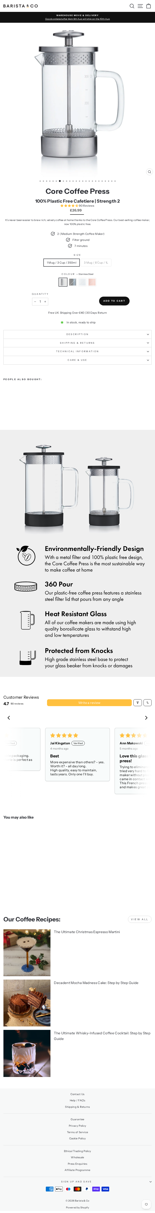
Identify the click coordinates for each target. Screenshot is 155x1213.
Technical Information (77, 351)
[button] (70, 205)
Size (77, 255)
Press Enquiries (77, 1163)
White (82, 282)
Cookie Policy (77, 1138)
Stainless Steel (63, 282)
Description (77, 334)
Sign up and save (76, 1181)
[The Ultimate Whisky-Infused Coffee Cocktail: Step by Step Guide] (26, 1053)
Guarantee (77, 1119)
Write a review (89, 703)
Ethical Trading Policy (77, 1151)
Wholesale (77, 1157)
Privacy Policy (77, 1125)
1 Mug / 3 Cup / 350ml (61, 262)
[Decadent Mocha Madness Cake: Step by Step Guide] (26, 1003)
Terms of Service (77, 1132)
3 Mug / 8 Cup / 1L (96, 262)
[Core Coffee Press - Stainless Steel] (5, 404)
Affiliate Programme (77, 1170)
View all (140, 919)
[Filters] (137, 702)
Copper (92, 282)
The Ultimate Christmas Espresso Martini (87, 932)
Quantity (40, 294)
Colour (77, 274)
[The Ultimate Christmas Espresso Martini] (26, 952)
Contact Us (77, 1094)
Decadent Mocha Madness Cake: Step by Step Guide (96, 983)
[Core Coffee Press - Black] (10, 404)
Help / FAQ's (77, 1100)
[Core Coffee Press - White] (15, 404)
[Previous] (10, 718)
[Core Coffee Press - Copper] (19, 404)
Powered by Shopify (77, 1207)
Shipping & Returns (77, 342)
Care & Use (77, 360)
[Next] (145, 718)
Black (73, 282)
